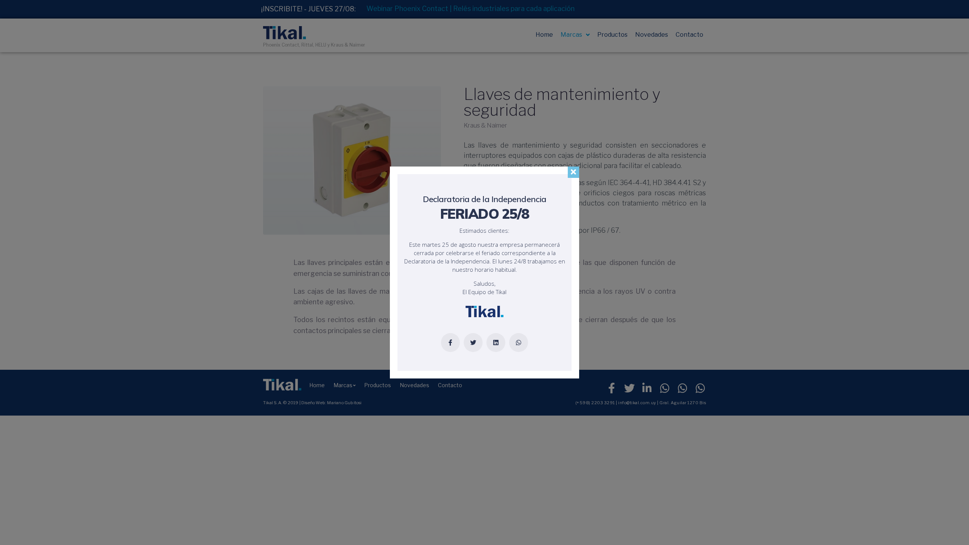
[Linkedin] (495, 342)
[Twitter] (473, 342)
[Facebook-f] (450, 342)
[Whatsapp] (518, 342)
